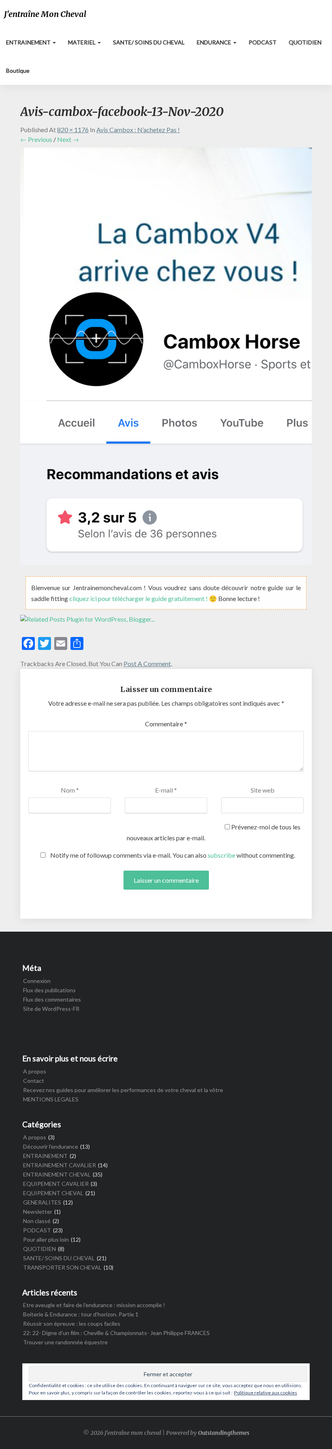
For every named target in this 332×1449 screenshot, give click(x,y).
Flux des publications (49, 990)
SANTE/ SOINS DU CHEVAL (149, 42)
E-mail (166, 790)
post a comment (147, 663)
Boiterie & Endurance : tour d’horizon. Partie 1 (80, 1314)
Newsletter (37, 1211)
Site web (263, 790)
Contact (33, 1080)
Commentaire (166, 724)
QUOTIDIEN (305, 42)
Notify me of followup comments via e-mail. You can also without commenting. (172, 855)
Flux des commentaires (52, 999)
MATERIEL (82, 42)
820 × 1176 (73, 129)
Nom (70, 790)
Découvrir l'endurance (50, 1146)
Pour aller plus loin (46, 1239)
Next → (68, 139)
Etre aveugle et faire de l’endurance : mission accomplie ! (94, 1304)
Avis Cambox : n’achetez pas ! (138, 129)
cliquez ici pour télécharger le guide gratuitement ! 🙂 (143, 598)
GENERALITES (42, 1202)
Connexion (37, 980)
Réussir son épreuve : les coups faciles (71, 1323)
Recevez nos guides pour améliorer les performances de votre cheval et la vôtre (123, 1089)
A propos (34, 1071)
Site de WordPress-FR (51, 1008)
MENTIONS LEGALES (51, 1099)
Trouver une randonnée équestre (65, 1342)
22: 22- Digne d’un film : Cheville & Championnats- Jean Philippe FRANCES (116, 1332)
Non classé (37, 1220)
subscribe (221, 855)
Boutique (18, 70)
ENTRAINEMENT (29, 42)
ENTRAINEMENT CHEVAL (57, 1174)
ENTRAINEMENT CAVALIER (59, 1165)
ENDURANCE (214, 42)
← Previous (36, 139)
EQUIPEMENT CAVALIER (56, 1183)
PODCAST (263, 42)
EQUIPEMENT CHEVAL (53, 1193)
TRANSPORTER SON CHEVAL (62, 1267)
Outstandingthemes (223, 1432)
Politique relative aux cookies (265, 1393)
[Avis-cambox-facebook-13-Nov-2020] (166, 358)
